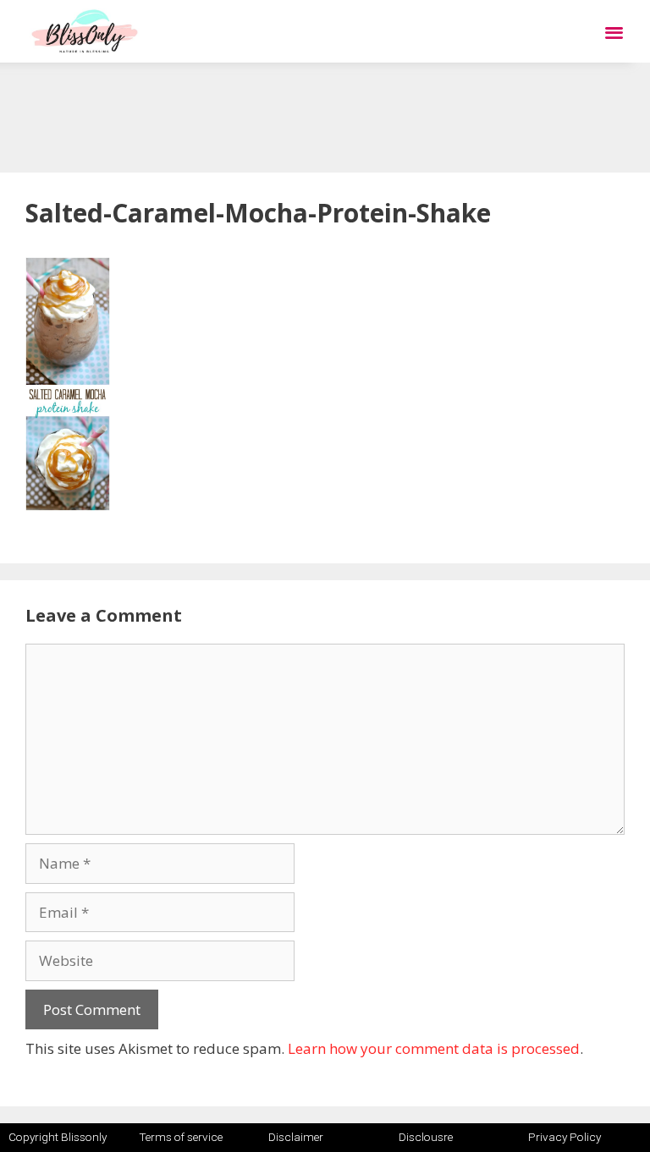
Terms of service (181, 1137)
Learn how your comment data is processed (434, 1048)
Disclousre (426, 1137)
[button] (614, 32)
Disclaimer (295, 1137)
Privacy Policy (564, 1137)
